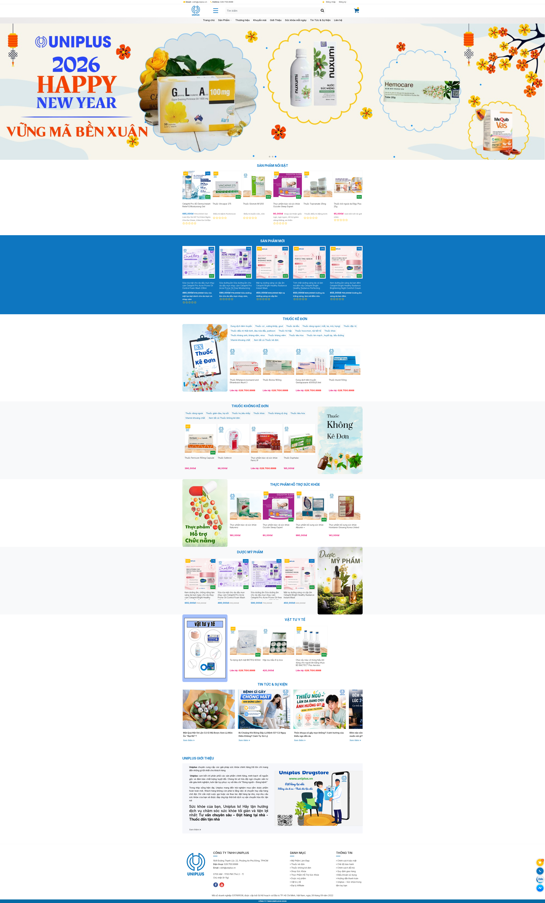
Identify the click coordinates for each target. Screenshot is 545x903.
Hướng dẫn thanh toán (347, 878)
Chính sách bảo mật (346, 860)
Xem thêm (188, 740)
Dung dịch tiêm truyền (241, 326)
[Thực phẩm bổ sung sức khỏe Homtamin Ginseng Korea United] (344, 506)
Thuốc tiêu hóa (296, 335)
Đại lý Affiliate (297, 885)
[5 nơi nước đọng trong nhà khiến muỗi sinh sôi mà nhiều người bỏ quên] (320, 709)
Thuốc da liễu (292, 326)
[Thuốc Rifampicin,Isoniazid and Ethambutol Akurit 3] (245, 361)
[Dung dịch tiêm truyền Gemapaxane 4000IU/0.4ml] (311, 361)
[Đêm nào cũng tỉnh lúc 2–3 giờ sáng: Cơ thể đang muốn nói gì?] (264, 709)
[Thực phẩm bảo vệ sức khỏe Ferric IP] (266, 439)
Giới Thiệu (275, 20)
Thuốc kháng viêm (277, 335)
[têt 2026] (272, 91)
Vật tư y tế (296, 882)
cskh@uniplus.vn (196, 2)
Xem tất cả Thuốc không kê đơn (224, 418)
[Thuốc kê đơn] (205, 358)
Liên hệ (338, 20)
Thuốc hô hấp (285, 330)
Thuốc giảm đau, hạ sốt (217, 413)
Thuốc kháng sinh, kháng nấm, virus (247, 335)
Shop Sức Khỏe (298, 871)
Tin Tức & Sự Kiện (320, 20)
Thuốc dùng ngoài (194, 413)
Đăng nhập (330, 2)
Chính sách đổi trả (346, 867)
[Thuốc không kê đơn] (340, 440)
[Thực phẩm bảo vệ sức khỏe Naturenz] (245, 506)
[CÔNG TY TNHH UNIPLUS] (195, 10)
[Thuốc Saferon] (233, 439)
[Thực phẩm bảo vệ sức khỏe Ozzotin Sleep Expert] (278, 506)
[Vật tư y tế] (205, 648)
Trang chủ (209, 20)
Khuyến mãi (259, 20)
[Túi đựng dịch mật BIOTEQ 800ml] (245, 641)
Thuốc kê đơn (298, 864)
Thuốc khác (330, 330)
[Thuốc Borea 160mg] (278, 361)
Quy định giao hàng (346, 871)
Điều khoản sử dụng (347, 874)
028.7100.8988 (222, 2)
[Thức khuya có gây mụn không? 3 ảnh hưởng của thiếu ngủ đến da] (209, 709)
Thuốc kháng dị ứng (277, 413)
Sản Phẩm (223, 20)
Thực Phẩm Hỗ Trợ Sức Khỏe (305, 874)
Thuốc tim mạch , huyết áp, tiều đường (325, 335)
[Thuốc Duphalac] (299, 439)
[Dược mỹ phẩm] (340, 580)
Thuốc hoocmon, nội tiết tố (308, 330)
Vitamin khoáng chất (240, 340)
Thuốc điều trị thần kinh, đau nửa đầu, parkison (252, 330)
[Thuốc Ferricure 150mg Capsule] (200, 439)
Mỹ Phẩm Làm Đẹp (300, 860)
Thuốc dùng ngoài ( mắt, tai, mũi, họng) (321, 326)
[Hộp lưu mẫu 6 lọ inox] (278, 641)
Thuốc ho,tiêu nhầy (241, 413)
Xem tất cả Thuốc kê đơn (265, 340)
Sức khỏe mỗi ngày (296, 20)
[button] (270, 157)
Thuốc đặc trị (350, 326)
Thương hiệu (242, 20)
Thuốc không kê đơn (301, 867)
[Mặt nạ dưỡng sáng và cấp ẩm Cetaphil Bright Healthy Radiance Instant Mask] (299, 574)
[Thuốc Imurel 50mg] (344, 361)
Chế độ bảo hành (345, 864)
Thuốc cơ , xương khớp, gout (269, 326)
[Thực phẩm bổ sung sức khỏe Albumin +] (311, 506)
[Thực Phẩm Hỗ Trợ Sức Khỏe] (205, 513)
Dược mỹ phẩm (298, 878)
